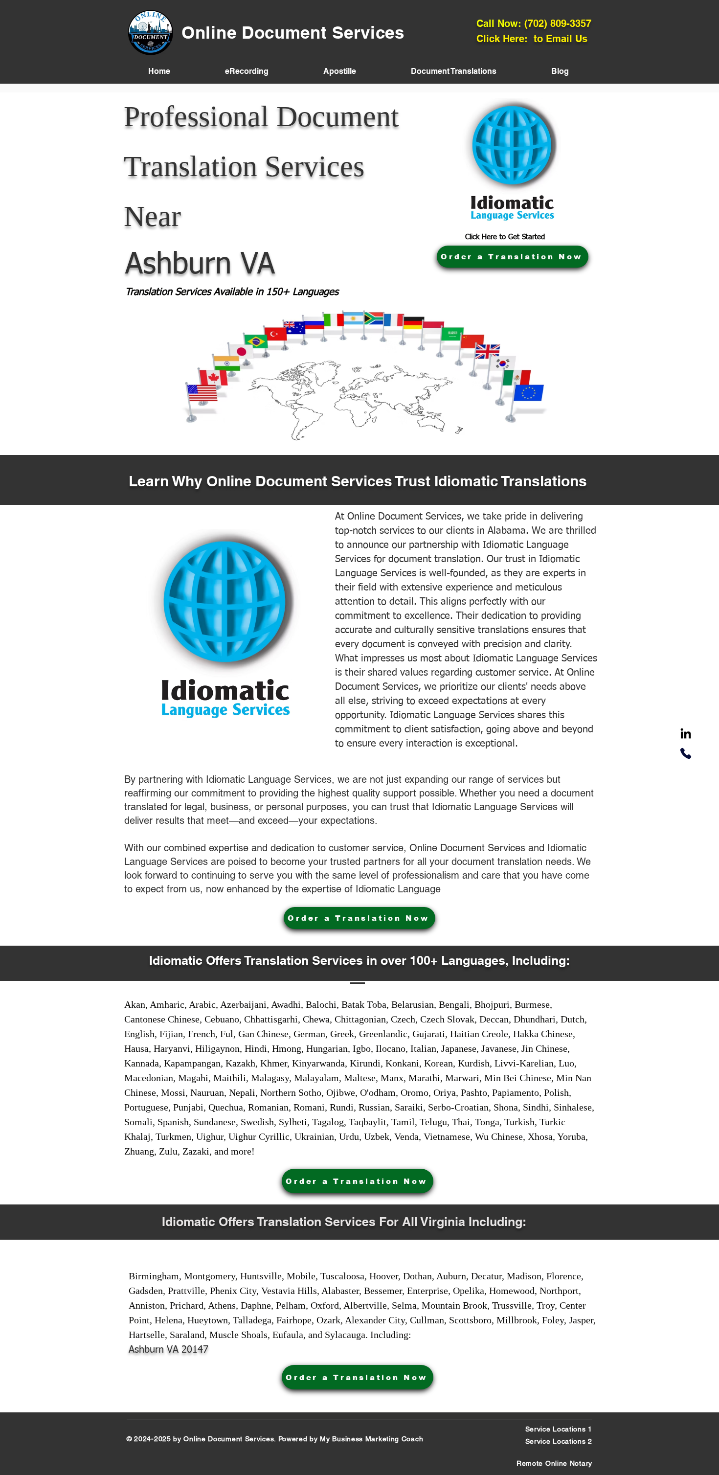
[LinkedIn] (685, 734)
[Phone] (685, 753)
